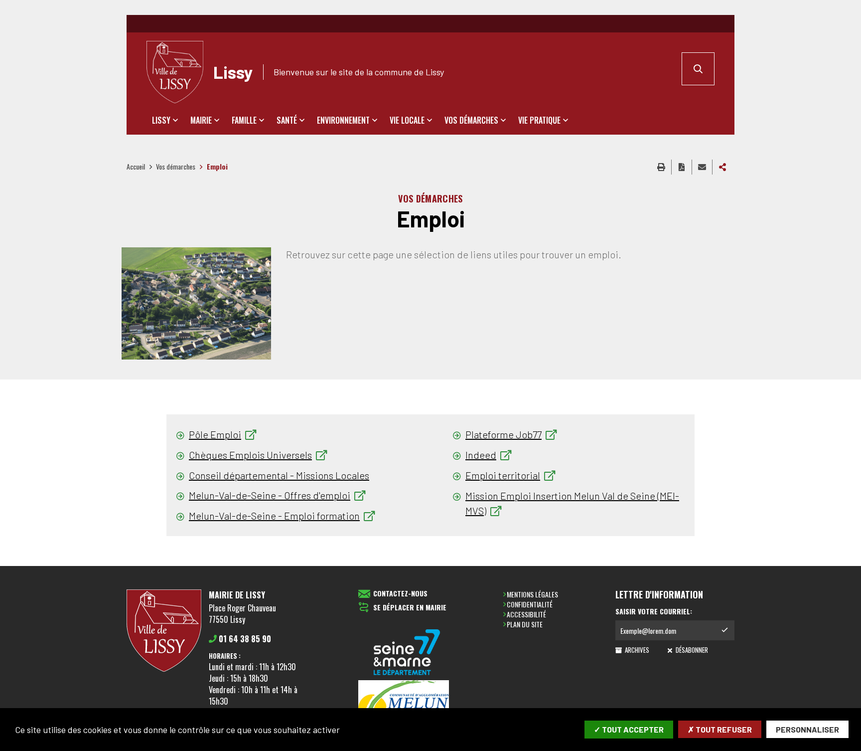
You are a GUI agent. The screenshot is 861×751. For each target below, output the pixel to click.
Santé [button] (287, 120)
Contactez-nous (400, 593)
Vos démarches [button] (471, 120)
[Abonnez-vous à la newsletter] (724, 630)
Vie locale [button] (407, 120)
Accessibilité (526, 614)
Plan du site (525, 624)
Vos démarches (175, 166)
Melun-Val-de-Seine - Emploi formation (274, 516)
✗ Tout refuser (720, 729)
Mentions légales (532, 594)
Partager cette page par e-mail (702, 167)
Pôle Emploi (215, 434)
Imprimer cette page (661, 167)
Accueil (136, 166)
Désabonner (691, 650)
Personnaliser (807, 729)
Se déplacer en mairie (409, 607)
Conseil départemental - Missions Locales (279, 475)
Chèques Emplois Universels (250, 455)
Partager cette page (722, 167)
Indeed (480, 455)
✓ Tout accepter (629, 729)
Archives (636, 650)
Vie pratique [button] (539, 120)
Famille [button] (244, 120)
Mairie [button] (201, 120)
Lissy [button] (161, 120)
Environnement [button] (343, 120)
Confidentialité (530, 604)
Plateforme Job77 (503, 434)
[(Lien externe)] (407, 707)
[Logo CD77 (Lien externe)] (407, 653)
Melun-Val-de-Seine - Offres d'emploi (269, 495)
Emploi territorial (502, 475)
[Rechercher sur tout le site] (698, 68)
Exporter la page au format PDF (682, 167)
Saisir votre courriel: (653, 611)
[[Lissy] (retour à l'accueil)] (164, 670)
